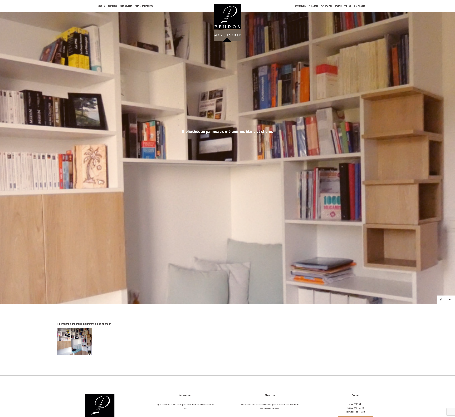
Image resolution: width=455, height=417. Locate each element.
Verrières (313, 6)
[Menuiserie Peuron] (227, 6)
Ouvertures (300, 6)
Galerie (338, 6)
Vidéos (347, 6)
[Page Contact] (450, 300)
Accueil (101, 6)
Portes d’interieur (144, 6)
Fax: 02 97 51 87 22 (355, 408)
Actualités (326, 6)
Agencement (126, 6)
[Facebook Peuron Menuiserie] (441, 300)
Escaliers (112, 6)
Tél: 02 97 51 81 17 (355, 404)
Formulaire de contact (355, 411)
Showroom (359, 6)
